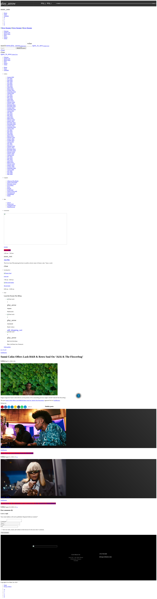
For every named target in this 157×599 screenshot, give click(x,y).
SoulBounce (57, 400)
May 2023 (10, 115)
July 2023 (9, 112)
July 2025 (9, 83)
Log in (9, 202)
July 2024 (9, 95)
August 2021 (10, 142)
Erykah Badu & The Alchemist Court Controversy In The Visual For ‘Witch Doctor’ (28, 503)
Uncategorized (11, 192)
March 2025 (10, 89)
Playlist (9, 188)
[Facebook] (4, 25)
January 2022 (10, 139)
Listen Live (18, 46)
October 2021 (10, 140)
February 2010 (11, 164)
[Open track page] (54, 3)
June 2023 (10, 114)
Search (21, 48)
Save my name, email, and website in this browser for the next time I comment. (23, 529)
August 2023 (10, 111)
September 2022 (11, 127)
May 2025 (10, 86)
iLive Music (10, 185)
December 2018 (11, 149)
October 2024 (10, 90)
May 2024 (10, 97)
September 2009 (11, 168)
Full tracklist (7, 347)
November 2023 (11, 106)
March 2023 (10, 118)
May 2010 (10, 159)
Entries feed (10, 204)
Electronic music (11, 184)
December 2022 (11, 122)
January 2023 (10, 121)
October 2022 (10, 125)
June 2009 (10, 172)
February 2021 (11, 146)
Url (1, 526)
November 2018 (11, 150)
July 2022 (9, 130)
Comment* (3, 521)
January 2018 (10, 153)
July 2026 (9, 78)
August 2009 (10, 169)
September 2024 (11, 92)
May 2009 (10, 174)
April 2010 (10, 161)
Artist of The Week (12, 182)
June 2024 (10, 96)
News (8, 187)
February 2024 (11, 102)
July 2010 (9, 156)
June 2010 (10, 158)
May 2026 (10, 81)
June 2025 (10, 84)
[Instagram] (4, 23)
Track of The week (12, 191)
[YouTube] (4, 17)
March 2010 (10, 162)
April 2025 (10, 87)
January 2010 (10, 165)
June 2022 (10, 131)
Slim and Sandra (7, 285)
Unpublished (10, 194)
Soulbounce (10, 190)
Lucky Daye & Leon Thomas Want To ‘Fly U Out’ (17, 453)
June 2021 (10, 144)
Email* (2, 525)
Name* (2, 523)
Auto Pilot (7, 250)
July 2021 (9, 143)
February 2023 (11, 120)
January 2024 (10, 103)
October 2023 (10, 108)
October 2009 (10, 167)
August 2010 (10, 155)
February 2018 (11, 152)
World (8, 195)
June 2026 (10, 80)
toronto (6, 247)
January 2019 (10, 147)
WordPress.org (11, 207)
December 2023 (11, 105)
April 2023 (10, 117)
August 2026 (10, 77)
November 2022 (11, 124)
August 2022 (10, 128)
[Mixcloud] (4, 22)
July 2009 (9, 171)
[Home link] (16, 28)
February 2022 (11, 137)
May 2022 (10, 133)
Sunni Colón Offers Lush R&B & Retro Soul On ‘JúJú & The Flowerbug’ (25, 400)
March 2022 (10, 136)
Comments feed (11, 205)
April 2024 (10, 99)
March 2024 (10, 100)
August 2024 (10, 93)
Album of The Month (12, 181)
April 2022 (10, 134)
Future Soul (6, 276)
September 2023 (11, 109)
